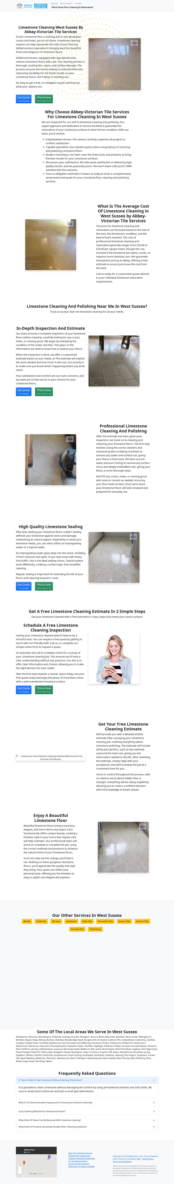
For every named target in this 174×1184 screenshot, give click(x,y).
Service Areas (65, 3)
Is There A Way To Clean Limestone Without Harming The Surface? (50, 1080)
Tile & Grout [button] (95, 929)
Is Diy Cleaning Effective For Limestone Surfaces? (42, 1111)
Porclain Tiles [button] (77, 929)
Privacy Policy (147, 1159)
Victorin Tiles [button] (142, 921)
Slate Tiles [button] (87, 921)
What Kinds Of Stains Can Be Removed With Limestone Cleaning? (50, 1120)
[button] (23, 99)
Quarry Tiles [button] (124, 921)
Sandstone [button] (71, 921)
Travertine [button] (41, 921)
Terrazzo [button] (56, 921)
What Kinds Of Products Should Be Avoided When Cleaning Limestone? (53, 1126)
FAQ (138, 1159)
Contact (78, 3)
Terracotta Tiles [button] (105, 921)
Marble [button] (27, 921)
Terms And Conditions (122, 1161)
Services (54, 3)
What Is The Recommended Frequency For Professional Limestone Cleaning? (55, 1102)
